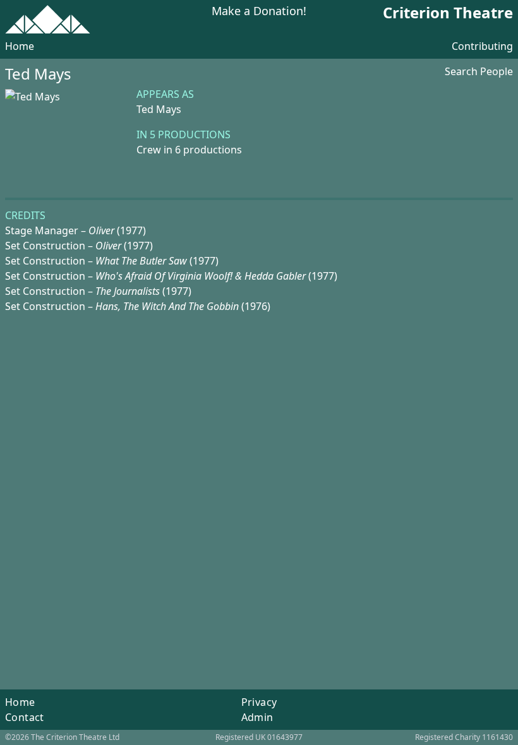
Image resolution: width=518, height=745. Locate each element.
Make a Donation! (259, 11)
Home (19, 46)
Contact (24, 717)
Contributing (482, 46)
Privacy (259, 702)
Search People (479, 71)
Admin (257, 717)
